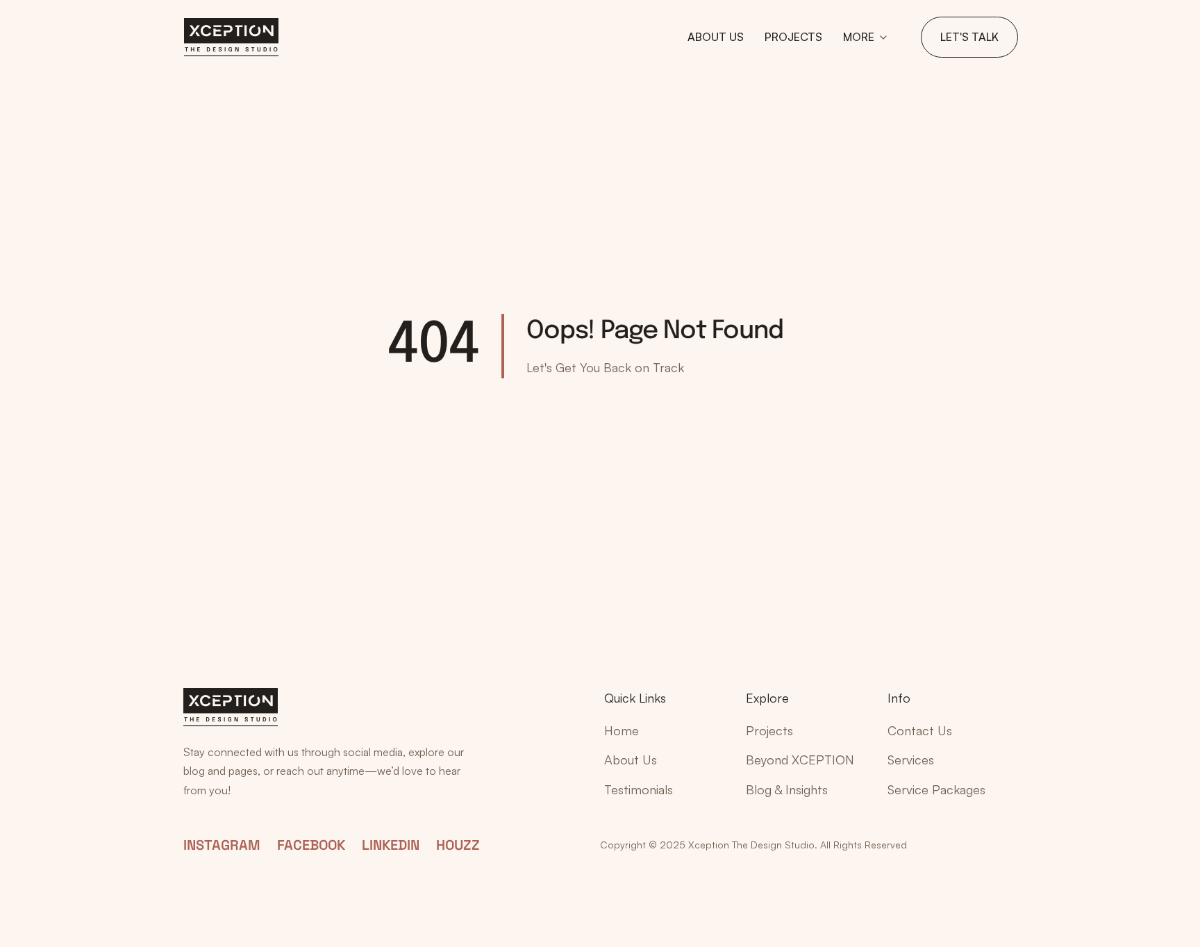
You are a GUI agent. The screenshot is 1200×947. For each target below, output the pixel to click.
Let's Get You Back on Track (605, 367)
